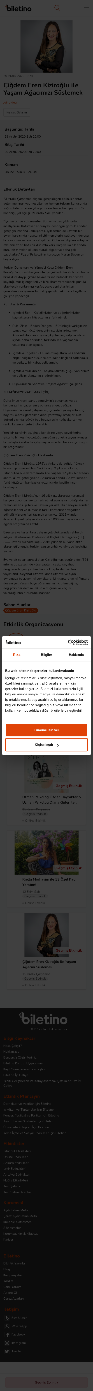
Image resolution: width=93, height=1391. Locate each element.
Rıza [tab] (16, 655)
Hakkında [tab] (76, 655)
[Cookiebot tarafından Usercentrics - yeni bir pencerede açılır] (68, 642)
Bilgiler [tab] (46, 655)
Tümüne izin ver (46, 730)
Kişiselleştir (44, 745)
